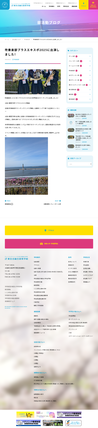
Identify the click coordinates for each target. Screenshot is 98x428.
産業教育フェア (10, 301)
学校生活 (66, 6)
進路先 (36, 316)
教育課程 (36, 285)
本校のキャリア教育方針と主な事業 (45, 329)
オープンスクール (74, 319)
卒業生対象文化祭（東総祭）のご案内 (45, 401)
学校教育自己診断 (39, 292)
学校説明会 (72, 316)
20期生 (36, 356)
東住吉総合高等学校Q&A (76, 326)
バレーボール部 (75, 61)
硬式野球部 (74, 89)
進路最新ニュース (39, 333)
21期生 (36, 360)
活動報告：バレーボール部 (52, 202)
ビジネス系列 (72, 268)
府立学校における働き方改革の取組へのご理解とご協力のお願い (54, 384)
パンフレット (73, 329)
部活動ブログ (87, 278)
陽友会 (36, 397)
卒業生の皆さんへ (72, 3)
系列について (72, 261)
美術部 (72, 94)
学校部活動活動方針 (40, 299)
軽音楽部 (73, 99)
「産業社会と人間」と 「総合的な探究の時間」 (47, 326)
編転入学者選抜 (39, 305)
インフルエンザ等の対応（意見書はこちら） (47, 350)
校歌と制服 (37, 268)
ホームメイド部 (75, 66)
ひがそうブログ (88, 275)
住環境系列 (71, 282)
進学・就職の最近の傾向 (41, 319)
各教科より (37, 367)
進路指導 (74, 6)
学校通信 (86, 265)
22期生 (36, 363)
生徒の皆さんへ (49, 3)
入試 (70, 333)
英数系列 (71, 265)
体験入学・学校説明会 (51, 243)
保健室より (86, 282)
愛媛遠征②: (9, 202)
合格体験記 (37, 322)
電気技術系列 (72, 278)
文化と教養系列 (73, 272)
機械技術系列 (72, 275)
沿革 (35, 275)
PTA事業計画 (38, 380)
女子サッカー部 (75, 75)
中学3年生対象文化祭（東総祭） (78, 322)
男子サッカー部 (75, 80)
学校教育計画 (38, 282)
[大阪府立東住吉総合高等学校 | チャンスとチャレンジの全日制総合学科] (15, 5)
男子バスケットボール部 (78, 85)
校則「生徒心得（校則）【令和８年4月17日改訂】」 (48, 272)
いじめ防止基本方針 (40, 288)
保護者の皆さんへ (60, 3)
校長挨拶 (36, 261)
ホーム (44, 6)
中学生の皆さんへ (38, 3)
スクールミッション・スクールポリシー (81, 336)
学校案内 (51, 6)
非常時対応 (37, 346)
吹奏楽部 (16, 59)
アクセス (51, 230)
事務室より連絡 (39, 377)
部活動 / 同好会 (88, 272)
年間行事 (86, 261)
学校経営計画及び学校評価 (42, 278)
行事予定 (36, 302)
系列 (58, 6)
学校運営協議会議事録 (41, 295)
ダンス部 (73, 56)
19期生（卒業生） (39, 353)
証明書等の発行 (39, 394)
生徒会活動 (86, 268)
